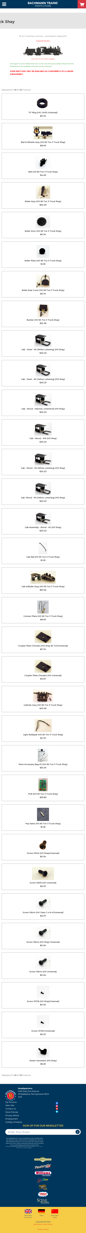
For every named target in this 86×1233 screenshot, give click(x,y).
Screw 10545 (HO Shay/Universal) (43, 853)
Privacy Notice (12, 1115)
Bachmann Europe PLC (28, 1216)
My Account (11, 1102)
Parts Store (43, 6)
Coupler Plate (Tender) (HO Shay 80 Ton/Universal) (43, 646)
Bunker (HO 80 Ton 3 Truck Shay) (43, 320)
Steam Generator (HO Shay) (43, 1060)
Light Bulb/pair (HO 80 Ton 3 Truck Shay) (43, 735)
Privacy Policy (39, 1146)
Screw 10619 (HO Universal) (43, 883)
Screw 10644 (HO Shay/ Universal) (43, 942)
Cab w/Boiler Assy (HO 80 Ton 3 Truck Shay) (43, 586)
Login (43, 180)
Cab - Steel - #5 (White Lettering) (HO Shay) (43, 349)
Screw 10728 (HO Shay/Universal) (43, 1001)
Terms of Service (23, 1147)
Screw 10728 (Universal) (43, 1031)
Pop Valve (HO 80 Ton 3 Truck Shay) (43, 823)
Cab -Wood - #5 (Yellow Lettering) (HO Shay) (43, 498)
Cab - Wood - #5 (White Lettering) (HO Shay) (43, 468)
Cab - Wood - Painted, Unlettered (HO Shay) (43, 409)
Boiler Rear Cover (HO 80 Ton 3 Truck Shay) (43, 290)
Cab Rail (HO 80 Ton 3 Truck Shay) (43, 557)
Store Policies (11, 1112)
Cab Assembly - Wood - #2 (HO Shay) (43, 527)
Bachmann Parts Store (43, 1224)
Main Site (9, 1105)
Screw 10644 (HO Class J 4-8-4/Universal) (43, 912)
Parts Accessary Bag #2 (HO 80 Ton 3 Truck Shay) (43, 764)
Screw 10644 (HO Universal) (43, 972)
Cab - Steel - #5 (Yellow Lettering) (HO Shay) (43, 379)
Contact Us (10, 1109)
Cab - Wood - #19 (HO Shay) (43, 438)
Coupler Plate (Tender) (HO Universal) (43, 675)
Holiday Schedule (13, 1122)
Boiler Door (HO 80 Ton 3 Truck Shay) (43, 231)
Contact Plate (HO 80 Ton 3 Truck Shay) (43, 616)
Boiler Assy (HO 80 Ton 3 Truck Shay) (43, 201)
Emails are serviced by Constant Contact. (28, 1145)
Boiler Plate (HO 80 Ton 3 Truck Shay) (43, 261)
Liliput (42, 1215)
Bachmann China (55, 1216)
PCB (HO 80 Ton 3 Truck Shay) (43, 794)
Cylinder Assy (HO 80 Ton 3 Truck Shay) (43, 705)
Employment (11, 1119)
